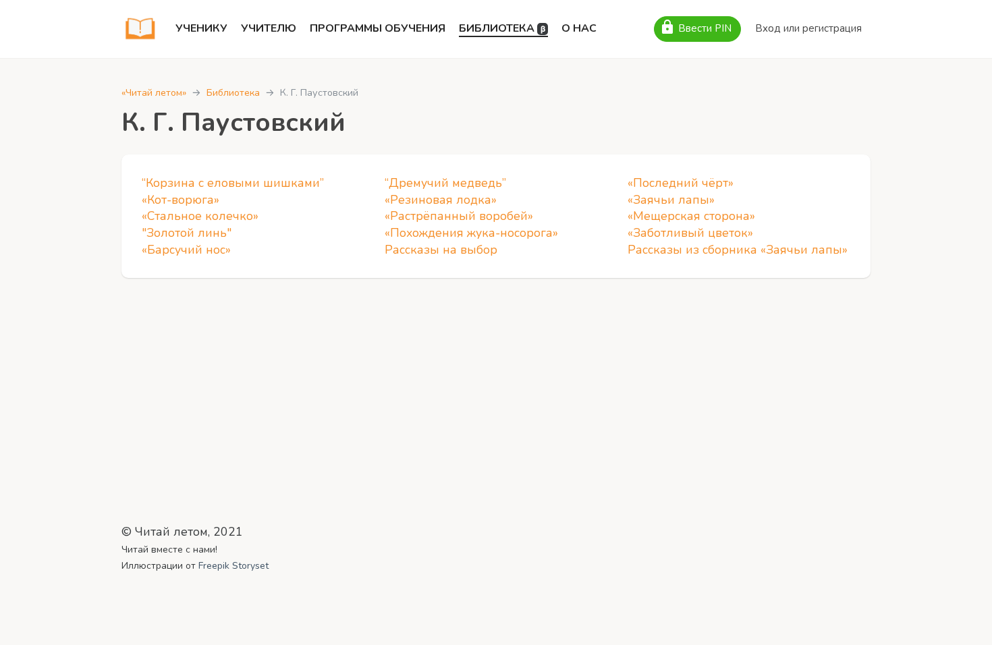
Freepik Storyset (233, 565)
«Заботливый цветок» (690, 233)
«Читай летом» (153, 92)
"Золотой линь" (186, 233)
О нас (579, 28)
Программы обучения (377, 28)
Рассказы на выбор (441, 250)
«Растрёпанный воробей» (459, 216)
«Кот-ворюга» (180, 200)
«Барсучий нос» (186, 250)
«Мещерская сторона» (691, 216)
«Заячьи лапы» (671, 200)
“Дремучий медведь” (445, 183)
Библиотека (502, 28)
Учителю (268, 28)
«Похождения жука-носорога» (471, 233)
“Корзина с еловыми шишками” (233, 183)
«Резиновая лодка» (441, 200)
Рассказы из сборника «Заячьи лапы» (738, 250)
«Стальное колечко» (200, 216)
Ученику (201, 28)
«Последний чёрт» (681, 183)
